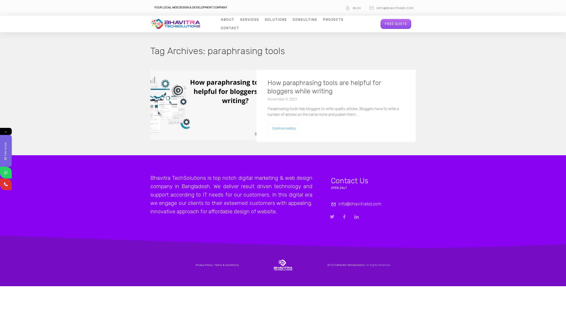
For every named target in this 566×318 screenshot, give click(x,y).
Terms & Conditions (226, 265)
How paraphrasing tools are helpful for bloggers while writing (324, 87)
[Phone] (6, 184)
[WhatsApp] (6, 172)
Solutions (276, 20)
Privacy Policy (204, 265)
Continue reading (284, 128)
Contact (230, 28)
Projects (333, 20)
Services (249, 20)
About (227, 20)
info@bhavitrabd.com (395, 8)
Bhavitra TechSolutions (351, 265)
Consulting (305, 20)
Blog (357, 8)
